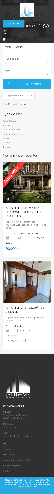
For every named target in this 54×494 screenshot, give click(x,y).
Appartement (9, 121)
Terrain (6, 147)
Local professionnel (13, 134)
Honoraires (8, 449)
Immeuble (8, 125)
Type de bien (12, 58)
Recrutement (9, 454)
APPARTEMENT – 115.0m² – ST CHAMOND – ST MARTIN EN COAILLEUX (25, 212)
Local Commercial (12, 129)
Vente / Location (14, 46)
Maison (6, 138)
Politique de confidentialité (16, 460)
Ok (14, 490)
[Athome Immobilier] (27, 16)
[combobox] (27, 51)
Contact (7, 471)
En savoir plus (27, 194)
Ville (7, 70)
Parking (7, 142)
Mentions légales (11, 465)
